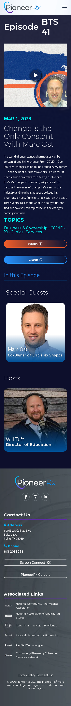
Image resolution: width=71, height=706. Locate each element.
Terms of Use (45, 675)
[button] (64, 7)
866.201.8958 (13, 551)
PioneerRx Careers (35, 575)
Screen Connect (35, 562)
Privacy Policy (26, 675)
